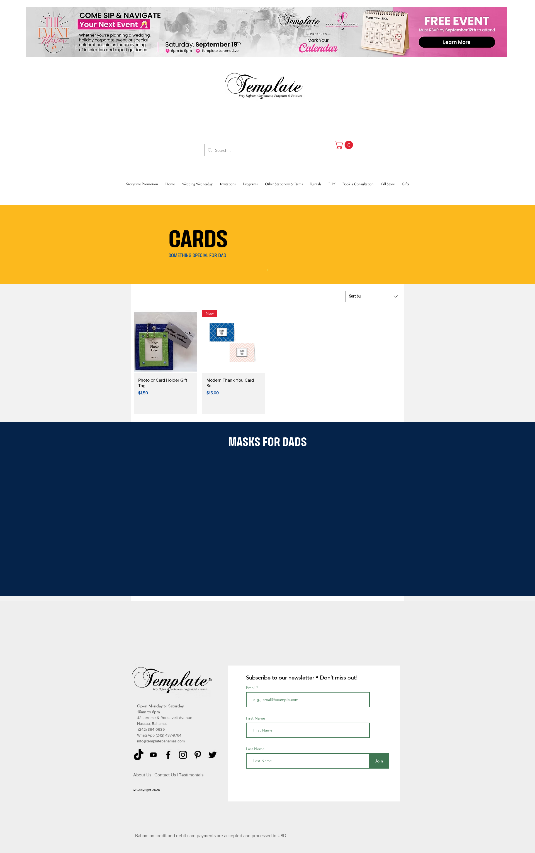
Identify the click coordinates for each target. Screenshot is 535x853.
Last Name (255, 749)
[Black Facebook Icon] (168, 754)
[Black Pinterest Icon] (197, 754)
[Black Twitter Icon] (212, 754)
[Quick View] (165, 341)
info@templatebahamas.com (161, 741)
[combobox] (373, 296)
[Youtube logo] (153, 754)
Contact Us (165, 774)
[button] (344, 145)
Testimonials (191, 774)
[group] (267, 462)
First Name (255, 718)
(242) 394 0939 (151, 729)
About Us (142, 774)
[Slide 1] (267, 270)
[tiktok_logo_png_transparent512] (138, 754)
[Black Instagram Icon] (182, 754)
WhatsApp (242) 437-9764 (159, 735)
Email (251, 687)
